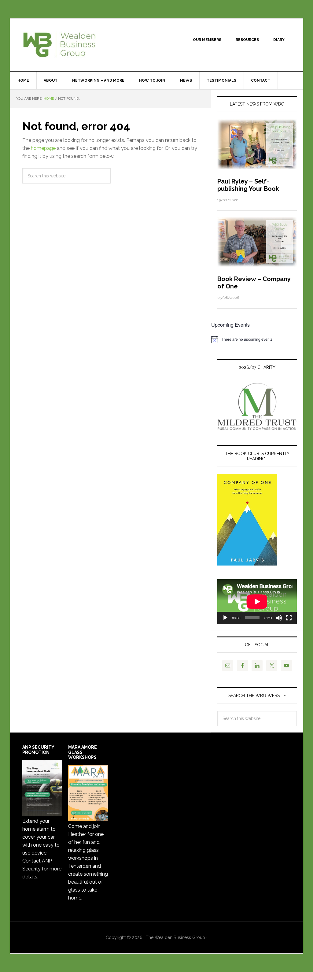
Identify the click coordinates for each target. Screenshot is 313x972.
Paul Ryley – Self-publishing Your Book (248, 185)
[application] (257, 601)
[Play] (225, 618)
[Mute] (279, 618)
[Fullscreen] (289, 618)
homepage (43, 148)
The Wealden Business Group (62, 44)
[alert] (257, 339)
